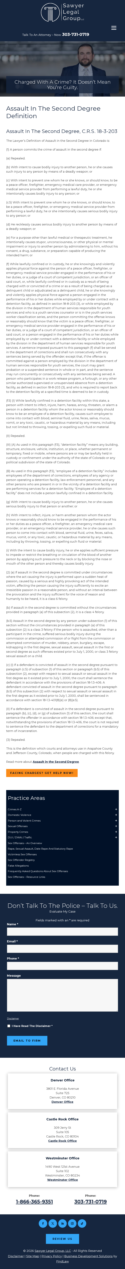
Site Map (32, 1256)
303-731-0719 (75, 34)
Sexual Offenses (18, 826)
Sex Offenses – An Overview (25, 843)
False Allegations (18, 865)
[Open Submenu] (116, 809)
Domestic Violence (19, 814)
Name (12, 924)
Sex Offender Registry (21, 859)
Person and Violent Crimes (24, 820)
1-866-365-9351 (34, 1202)
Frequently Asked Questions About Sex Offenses (38, 871)
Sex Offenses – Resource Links (26, 876)
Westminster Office (62, 1180)
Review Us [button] (62, 1238)
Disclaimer (13, 1018)
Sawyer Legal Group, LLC (53, 1251)
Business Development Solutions (88, 1256)
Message (14, 975)
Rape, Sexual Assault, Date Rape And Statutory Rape (40, 848)
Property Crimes (18, 831)
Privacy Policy (52, 1256)
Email (12, 941)
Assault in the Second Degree (56, 762)
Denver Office (62, 1102)
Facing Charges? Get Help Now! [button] (42, 773)
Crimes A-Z (14, 809)
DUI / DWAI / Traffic (20, 837)
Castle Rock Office (62, 1141)
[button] (114, 28)
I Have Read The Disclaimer (32, 1026)
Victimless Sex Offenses (22, 854)
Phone (13, 958)
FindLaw (62, 1261)
